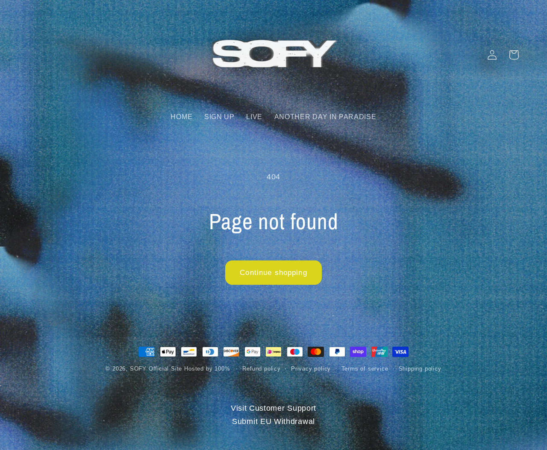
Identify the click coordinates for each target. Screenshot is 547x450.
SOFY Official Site (156, 369)
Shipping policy (420, 369)
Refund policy (261, 369)
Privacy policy (311, 369)
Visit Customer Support (273, 407)
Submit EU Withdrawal (273, 421)
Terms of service (364, 369)
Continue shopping (273, 272)
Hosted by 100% (207, 369)
